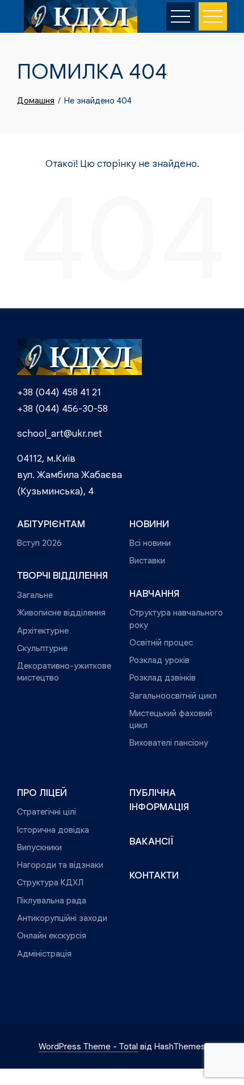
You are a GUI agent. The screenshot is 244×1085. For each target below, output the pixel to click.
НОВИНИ (149, 524)
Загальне (35, 594)
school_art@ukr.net (59, 434)
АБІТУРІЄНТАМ (51, 524)
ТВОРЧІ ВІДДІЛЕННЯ (62, 576)
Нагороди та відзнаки (60, 864)
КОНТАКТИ (154, 875)
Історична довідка (53, 829)
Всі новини (150, 542)
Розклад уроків (159, 660)
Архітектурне (43, 630)
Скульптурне (42, 648)
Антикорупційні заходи (62, 917)
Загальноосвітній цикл (173, 695)
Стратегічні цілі (46, 811)
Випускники (39, 847)
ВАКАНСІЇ (151, 841)
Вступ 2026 (39, 542)
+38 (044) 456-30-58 (62, 409)
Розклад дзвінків (162, 677)
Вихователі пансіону (168, 742)
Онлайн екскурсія (51, 935)
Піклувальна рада (51, 900)
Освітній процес (161, 642)
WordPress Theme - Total (88, 1046)
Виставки (147, 560)
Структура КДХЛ (50, 882)
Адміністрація (44, 953)
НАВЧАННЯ (154, 594)
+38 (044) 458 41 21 (59, 392)
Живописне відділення (61, 612)
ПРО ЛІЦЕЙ (42, 793)
